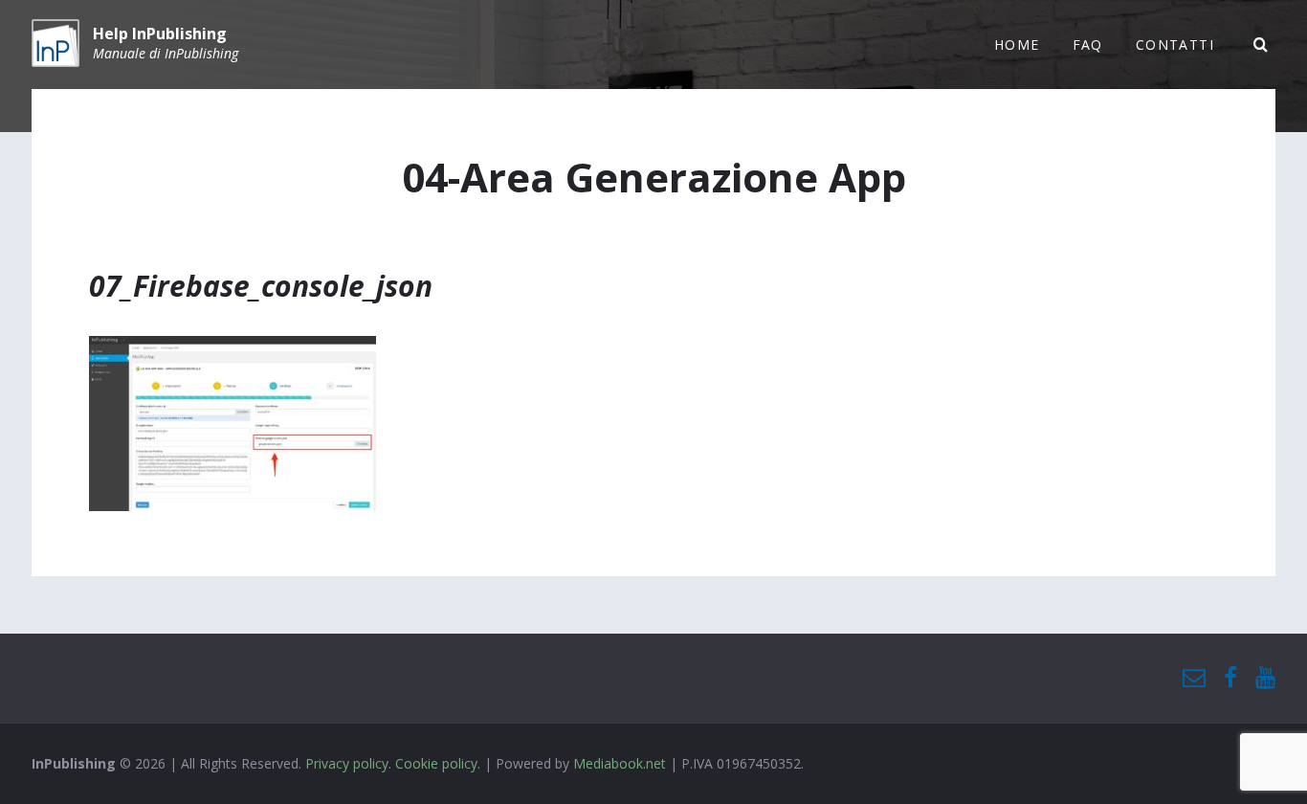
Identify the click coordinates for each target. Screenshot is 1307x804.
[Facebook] (1230, 678)
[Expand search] (1261, 45)
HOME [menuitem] (1017, 44)
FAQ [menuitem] (1088, 44)
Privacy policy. (348, 763)
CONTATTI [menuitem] (1175, 44)
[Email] (1194, 678)
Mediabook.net (619, 763)
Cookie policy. (437, 763)
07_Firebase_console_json (260, 285)
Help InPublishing (160, 33)
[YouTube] (1265, 678)
